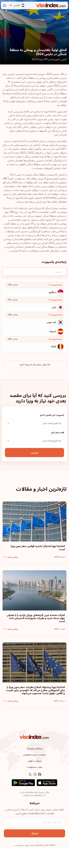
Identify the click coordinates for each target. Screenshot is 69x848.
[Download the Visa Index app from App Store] (47, 782)
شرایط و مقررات (34, 748)
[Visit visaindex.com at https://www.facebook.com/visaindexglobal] (39, 774)
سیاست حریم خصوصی (34, 754)
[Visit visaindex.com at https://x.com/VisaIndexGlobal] (30, 774)
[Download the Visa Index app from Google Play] (23, 782)
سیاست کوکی (34, 760)
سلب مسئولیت (34, 767)
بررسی (34, 452)
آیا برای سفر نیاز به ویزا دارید (34, 364)
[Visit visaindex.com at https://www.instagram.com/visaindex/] (34, 774)
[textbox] (34, 423)
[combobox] (34, 423)
